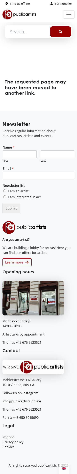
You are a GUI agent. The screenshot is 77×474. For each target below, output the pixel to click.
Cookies (8, 447)
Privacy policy (12, 442)
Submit (11, 208)
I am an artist (18, 191)
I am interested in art (24, 197)
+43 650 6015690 (26, 417)
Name (9, 147)
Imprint (8, 437)
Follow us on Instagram (20, 393)
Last (43, 160)
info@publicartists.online (21, 401)
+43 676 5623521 (28, 409)
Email (8, 169)
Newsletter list (14, 186)
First (5, 160)
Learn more (15, 262)
